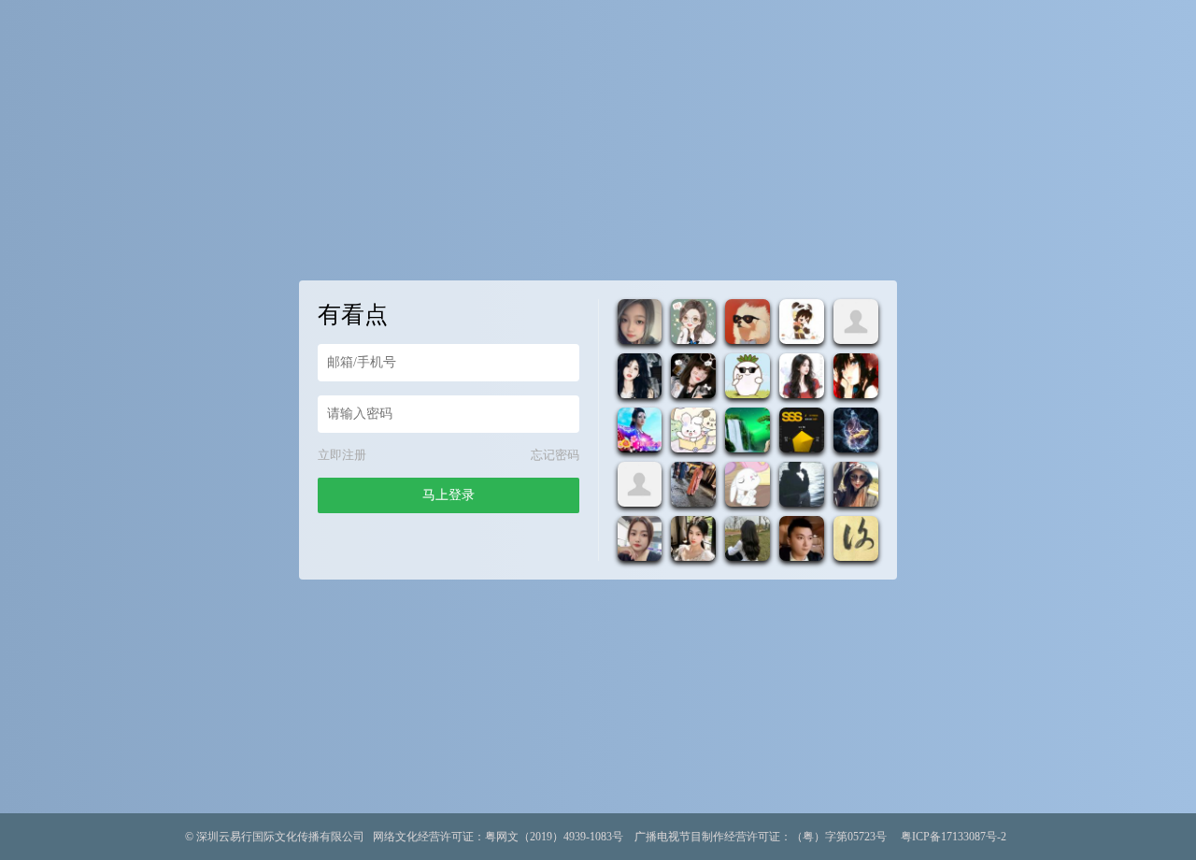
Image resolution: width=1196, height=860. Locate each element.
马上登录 (448, 495)
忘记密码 (555, 455)
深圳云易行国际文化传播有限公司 (280, 836)
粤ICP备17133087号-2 (953, 836)
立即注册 (342, 455)
